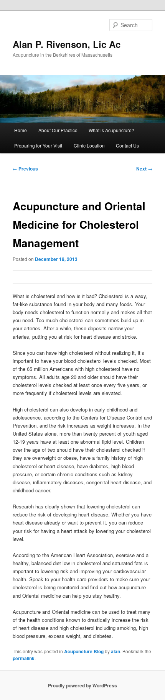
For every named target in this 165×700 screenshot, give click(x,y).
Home (20, 130)
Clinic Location (89, 145)
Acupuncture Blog (84, 651)
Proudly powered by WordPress (82, 685)
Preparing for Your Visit (38, 145)
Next (144, 168)
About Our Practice (58, 130)
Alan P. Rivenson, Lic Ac (66, 44)
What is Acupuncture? (111, 130)
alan (115, 651)
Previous (25, 168)
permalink (24, 658)
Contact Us (127, 145)
